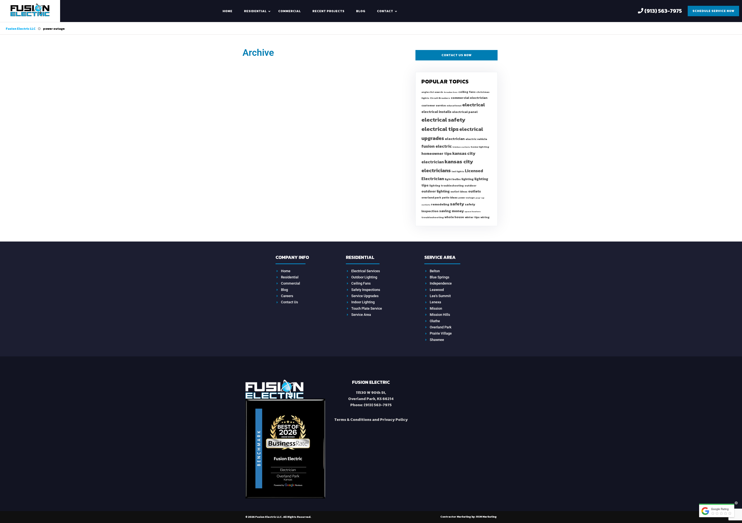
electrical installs (436, 111)
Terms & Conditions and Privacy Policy (371, 419)
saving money (451, 211)
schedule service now (713, 10)
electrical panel (465, 111)
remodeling (440, 204)
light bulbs (453, 179)
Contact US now (456, 55)
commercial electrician (469, 97)
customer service (433, 105)
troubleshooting (432, 217)
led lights (458, 171)
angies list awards (432, 92)
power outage (466, 197)
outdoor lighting (435, 191)
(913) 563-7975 (662, 11)
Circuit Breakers (440, 98)
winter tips (472, 217)
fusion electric (436, 146)
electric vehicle (476, 139)
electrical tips (440, 129)
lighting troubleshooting (446, 185)
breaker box (451, 92)
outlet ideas (458, 191)
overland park (431, 197)
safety (457, 204)
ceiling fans (467, 92)
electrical (473, 104)
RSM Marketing (468, 517)
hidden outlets (461, 146)
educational (454, 105)
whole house (454, 217)
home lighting (480, 147)
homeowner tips (436, 153)
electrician (455, 139)
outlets (474, 191)
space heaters (473, 211)
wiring (485, 217)
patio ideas (450, 197)
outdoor (471, 185)
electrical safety (443, 119)
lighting (467, 179)
